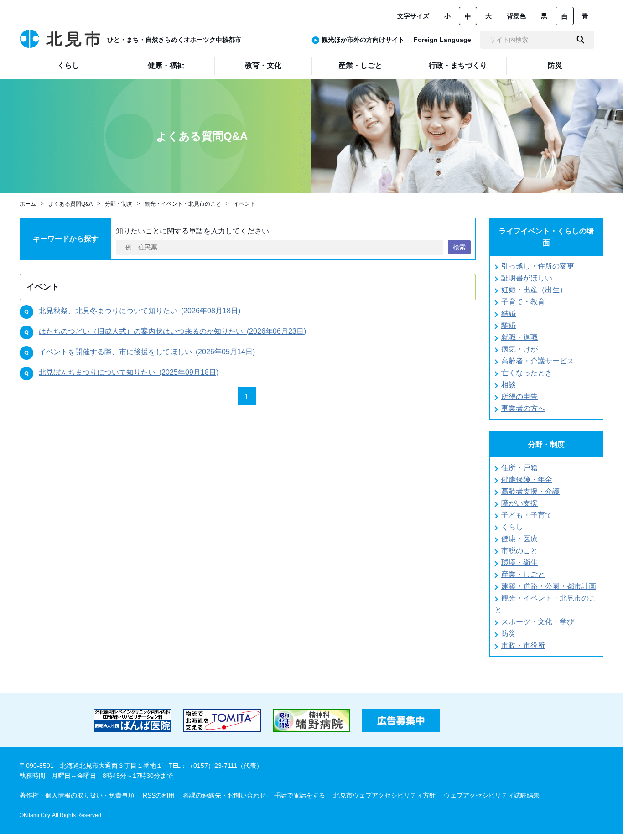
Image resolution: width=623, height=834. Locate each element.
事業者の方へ (523, 408)
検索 (459, 247)
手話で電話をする (299, 795)
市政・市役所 (523, 645)
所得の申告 (519, 396)
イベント (244, 204)
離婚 (508, 325)
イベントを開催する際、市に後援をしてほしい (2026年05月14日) (147, 352)
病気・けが (519, 349)
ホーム (28, 204)
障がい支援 (519, 503)
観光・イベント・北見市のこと (183, 204)
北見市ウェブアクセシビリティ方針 (384, 795)
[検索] (580, 40)
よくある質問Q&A (70, 204)
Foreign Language (442, 39)
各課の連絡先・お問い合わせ (224, 795)
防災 (508, 633)
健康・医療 (519, 539)
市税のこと (519, 550)
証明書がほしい (526, 278)
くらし (512, 527)
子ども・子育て (526, 515)
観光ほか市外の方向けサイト (363, 39)
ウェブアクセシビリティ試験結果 (492, 795)
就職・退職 (519, 337)
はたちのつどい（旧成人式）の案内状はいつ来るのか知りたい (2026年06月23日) (172, 331)
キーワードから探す (66, 239)
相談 (508, 385)
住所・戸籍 (519, 467)
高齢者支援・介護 (530, 491)
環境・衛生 (519, 562)
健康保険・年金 (526, 479)
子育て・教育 (523, 302)
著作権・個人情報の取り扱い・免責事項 (77, 795)
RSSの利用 (159, 795)
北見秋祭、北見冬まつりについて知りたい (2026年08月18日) (139, 311)
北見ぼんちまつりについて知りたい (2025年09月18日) (128, 372)
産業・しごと (523, 574)
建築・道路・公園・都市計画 (548, 586)
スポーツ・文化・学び (537, 622)
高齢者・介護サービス (537, 361)
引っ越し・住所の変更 (537, 266)
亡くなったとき (526, 373)
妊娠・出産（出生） (534, 290)
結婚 (508, 313)
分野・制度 (118, 204)
